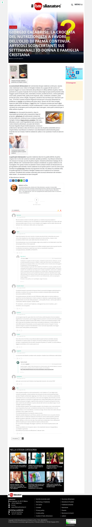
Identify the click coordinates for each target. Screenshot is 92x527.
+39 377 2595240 (16, 514)
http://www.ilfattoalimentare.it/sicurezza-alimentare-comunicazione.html (36, 369)
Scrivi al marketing (17, 512)
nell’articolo (18, 116)
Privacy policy (40, 510)
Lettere (64, 516)
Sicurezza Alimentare (68, 499)
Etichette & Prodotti (68, 502)
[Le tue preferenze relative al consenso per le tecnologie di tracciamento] (2, 2)
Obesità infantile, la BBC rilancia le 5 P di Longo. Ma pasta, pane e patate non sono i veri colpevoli (18, 486)
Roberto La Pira (13, 58)
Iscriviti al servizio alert (43, 499)
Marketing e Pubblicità (43, 502)
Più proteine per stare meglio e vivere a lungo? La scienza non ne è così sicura (18, 467)
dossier (20, 101)
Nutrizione (65, 507)
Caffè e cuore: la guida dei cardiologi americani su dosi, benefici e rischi (54, 485)
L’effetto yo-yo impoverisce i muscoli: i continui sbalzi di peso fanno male (35, 467)
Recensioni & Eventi (68, 513)
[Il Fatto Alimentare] (46, 6)
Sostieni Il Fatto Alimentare (44, 516)
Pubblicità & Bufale (67, 505)
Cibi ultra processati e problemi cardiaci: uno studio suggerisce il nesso (54, 467)
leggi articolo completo (28, 120)
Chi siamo (39, 505)
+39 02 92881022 (16, 503)
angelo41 (27, 364)
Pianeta (64, 510)
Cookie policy (40, 513)
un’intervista (21, 168)
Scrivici (13, 505)
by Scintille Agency (70, 525)
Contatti (38, 507)
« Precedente (15, 438)
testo (32, 103)
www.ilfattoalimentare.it (18, 507)
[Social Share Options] (67, 98)
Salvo (27, 258)
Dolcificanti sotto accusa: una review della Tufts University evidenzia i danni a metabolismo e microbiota (36, 486)
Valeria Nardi (23, 362)
